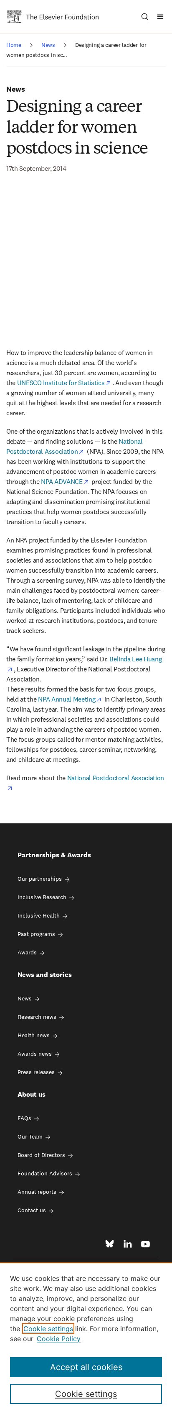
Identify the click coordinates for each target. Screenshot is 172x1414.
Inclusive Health (39, 915)
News (48, 45)
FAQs (24, 1118)
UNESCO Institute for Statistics (61, 382)
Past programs (36, 934)
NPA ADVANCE (61, 481)
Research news (37, 1017)
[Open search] (145, 16)
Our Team (30, 1136)
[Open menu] (160, 16)
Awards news (35, 1053)
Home (13, 45)
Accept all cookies (86, 1367)
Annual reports (37, 1191)
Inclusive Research (42, 897)
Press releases (36, 1072)
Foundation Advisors (45, 1173)
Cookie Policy (59, 1338)
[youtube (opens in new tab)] (145, 1244)
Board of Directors (41, 1155)
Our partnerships (40, 878)
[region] (86, 1338)
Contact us (32, 1210)
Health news (34, 1035)
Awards (27, 952)
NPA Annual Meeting (66, 699)
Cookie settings (48, 1328)
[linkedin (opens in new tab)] (127, 1244)
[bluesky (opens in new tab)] (109, 1244)
